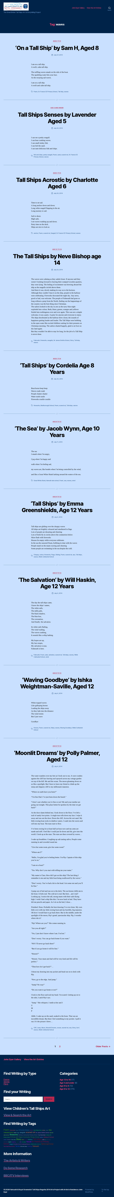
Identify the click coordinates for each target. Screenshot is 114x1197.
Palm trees (13, 1139)
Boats (25, 1139)
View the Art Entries (94, 8)
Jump (39, 1028)
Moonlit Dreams (51, 1028)
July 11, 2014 (58, 442)
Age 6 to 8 (57, 41)
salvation (52, 655)
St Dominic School (24, 1130)
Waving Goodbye (66, 728)
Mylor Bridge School (37, 1130)
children (43, 1130)
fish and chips (38, 155)
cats (20, 1142)
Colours (9, 1139)
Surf (77, 1028)
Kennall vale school (52, 480)
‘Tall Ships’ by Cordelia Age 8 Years (57, 368)
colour (42, 555)
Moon (43, 1028)
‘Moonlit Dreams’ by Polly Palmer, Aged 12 (57, 756)
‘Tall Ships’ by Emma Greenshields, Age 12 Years (57, 506)
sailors (41, 1137)
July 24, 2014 (58, 128)
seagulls (50, 340)
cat (45, 1139)
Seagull (53, 233)
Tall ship (60, 92)
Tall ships (69, 405)
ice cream (24, 1141)
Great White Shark (40, 480)
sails (46, 655)
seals (5, 1139)
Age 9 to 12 (57, 421)
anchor (36, 233)
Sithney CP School (49, 1137)
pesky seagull (47, 155)
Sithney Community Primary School (28, 1135)
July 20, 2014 (58, 379)
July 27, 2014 (58, 55)
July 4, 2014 (58, 517)
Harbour (30, 1139)
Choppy (36, 555)
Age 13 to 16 (57, 249)
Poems (6, 1079)
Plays (6, 1084)
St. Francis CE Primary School (47, 92)
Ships (53, 728)
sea (65, 480)
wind (73, 480)
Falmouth (37, 340)
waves (66, 92)
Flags (53, 555)
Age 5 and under (56, 108)
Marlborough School (47, 405)
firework (28, 1142)
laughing (14, 1142)
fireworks (43, 340)
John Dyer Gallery (78, 8)
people (17, 1142)
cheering (30, 1146)
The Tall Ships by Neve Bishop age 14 (57, 259)
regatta (9, 1142)
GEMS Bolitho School (35, 1144)
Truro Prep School (41, 1135)
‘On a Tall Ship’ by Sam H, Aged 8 (57, 47)
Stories (7, 1082)
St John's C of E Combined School (22, 1144)
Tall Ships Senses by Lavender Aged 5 (57, 117)
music (23, 1139)
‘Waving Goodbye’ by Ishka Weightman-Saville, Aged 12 (57, 683)
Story (72, 340)
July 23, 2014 (58, 270)
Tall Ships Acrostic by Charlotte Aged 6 (57, 183)
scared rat (64, 155)
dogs (47, 1130)
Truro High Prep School (9, 1146)
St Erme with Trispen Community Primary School (24, 1137)
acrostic (6, 1142)
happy (17, 1130)
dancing (49, 1139)
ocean (59, 1028)
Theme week (12, 1130)
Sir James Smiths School (61, 340)
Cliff (35, 1028)
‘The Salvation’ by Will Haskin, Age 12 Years (57, 583)
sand (59, 155)
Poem (35, 92)
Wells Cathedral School (46, 557)
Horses (36, 728)
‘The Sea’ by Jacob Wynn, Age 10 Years (57, 431)
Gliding (57, 555)
